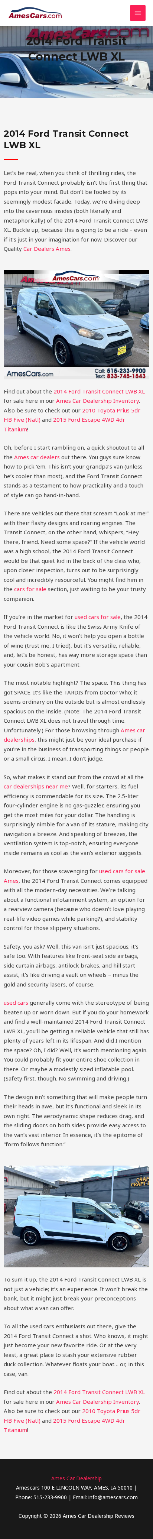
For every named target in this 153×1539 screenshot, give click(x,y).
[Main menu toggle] (138, 13)
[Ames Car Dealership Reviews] (35, 13)
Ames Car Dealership (76, 1478)
